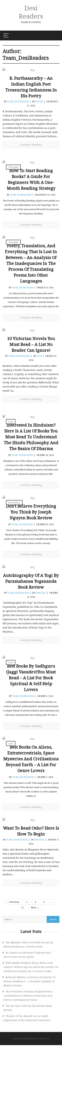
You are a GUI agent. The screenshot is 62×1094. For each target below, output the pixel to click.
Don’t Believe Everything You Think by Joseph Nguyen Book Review (31, 511)
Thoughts (13, 167)
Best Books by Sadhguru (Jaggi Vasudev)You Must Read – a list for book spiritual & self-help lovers (31, 677)
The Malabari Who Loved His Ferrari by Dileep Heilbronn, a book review (28, 944)
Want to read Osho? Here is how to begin (31, 831)
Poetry (39, 101)
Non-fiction (14, 502)
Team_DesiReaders (18, 101)
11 (22, 907)
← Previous (13, 901)
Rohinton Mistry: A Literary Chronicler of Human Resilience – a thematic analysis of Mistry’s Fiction (29, 981)
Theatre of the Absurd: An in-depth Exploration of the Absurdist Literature (26, 1018)
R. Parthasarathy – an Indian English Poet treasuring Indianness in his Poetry (31, 86)
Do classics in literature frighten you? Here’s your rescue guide (27, 954)
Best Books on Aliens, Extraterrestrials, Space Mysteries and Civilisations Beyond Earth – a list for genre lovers (31, 758)
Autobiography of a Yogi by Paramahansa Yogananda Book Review (31, 581)
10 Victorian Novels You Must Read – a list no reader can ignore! (31, 344)
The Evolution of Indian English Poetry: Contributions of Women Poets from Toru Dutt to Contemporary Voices (28, 995)
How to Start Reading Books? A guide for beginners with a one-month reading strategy (31, 179)
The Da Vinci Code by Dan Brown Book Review (27, 1008)
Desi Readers (31, 11)
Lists (39, 355)
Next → (35, 907)
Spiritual (40, 592)
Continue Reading (31, 144)
